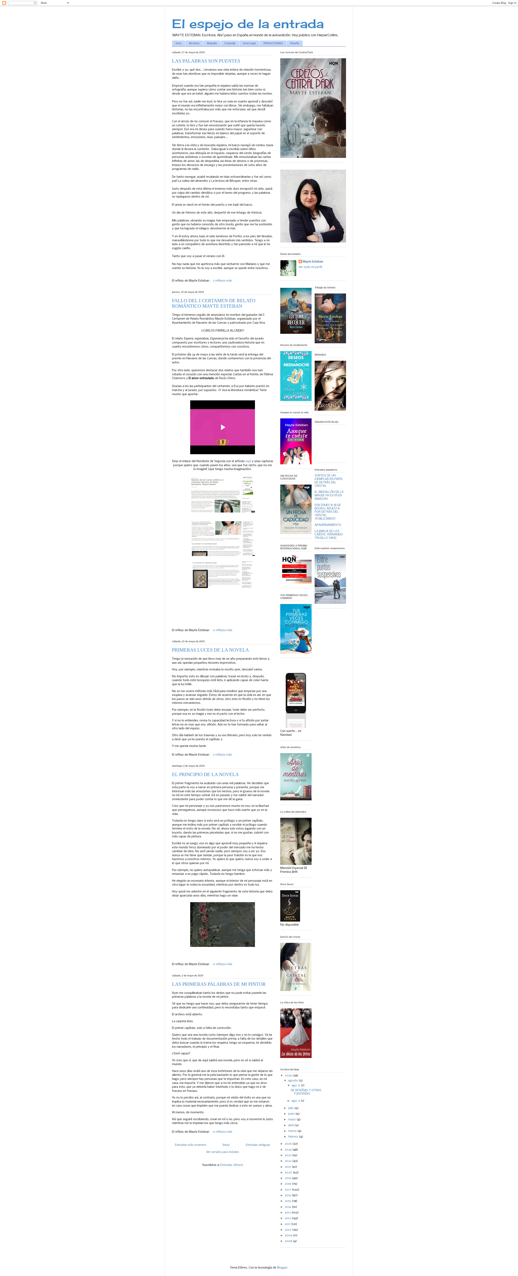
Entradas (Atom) (231, 1165)
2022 (288, 1161)
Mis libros (194, 43)
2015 (288, 1201)
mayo (292, 1119)
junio (291, 1113)
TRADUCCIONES (273, 43)
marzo (292, 1131)
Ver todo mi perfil (310, 267)
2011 (288, 1224)
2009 (289, 1235)
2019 (288, 1178)
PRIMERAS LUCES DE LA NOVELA (210, 650)
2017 (288, 1189)
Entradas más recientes (190, 1145)
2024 (288, 1149)
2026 (289, 1075)
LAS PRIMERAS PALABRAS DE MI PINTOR (219, 984)
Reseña (294, 43)
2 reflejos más (222, 280)
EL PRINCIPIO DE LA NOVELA (205, 774)
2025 (288, 1143)
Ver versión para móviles (222, 1152)
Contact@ (229, 43)
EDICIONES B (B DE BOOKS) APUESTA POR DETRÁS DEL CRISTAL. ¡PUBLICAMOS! (328, 512)
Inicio (179, 43)
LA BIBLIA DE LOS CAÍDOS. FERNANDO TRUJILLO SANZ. (329, 535)
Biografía (212, 43)
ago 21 (296, 1085)
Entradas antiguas (258, 1145)
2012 (288, 1218)
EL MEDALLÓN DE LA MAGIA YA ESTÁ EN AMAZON (329, 495)
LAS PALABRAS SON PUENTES (206, 61)
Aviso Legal (249, 43)
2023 (288, 1155)
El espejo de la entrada (248, 23)
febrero (293, 1136)
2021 (288, 1167)
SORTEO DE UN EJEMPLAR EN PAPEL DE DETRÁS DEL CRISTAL (329, 480)
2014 (288, 1207)
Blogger (282, 1267)
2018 (288, 1184)
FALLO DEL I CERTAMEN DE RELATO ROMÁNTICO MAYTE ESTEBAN (213, 303)
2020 (289, 1172)
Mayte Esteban (313, 261)
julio (291, 1108)
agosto (293, 1080)
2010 (288, 1229)
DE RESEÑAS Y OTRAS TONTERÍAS (306, 1092)
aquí (248, 461)
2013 (288, 1212)
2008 (289, 1241)
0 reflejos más (222, 630)
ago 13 (296, 1101)
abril (291, 1125)
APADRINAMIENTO (328, 525)
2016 (288, 1195)
